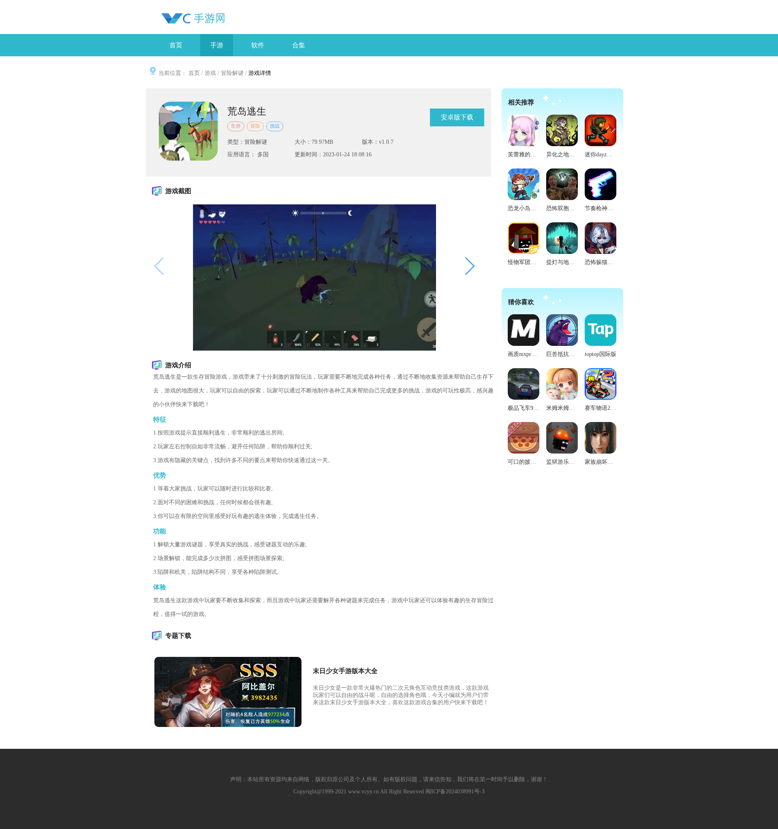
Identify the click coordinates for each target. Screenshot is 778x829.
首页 (194, 73)
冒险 (255, 126)
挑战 (275, 126)
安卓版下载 (457, 117)
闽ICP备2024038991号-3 (455, 792)
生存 (236, 126)
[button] (469, 266)
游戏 (210, 73)
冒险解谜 (232, 73)
